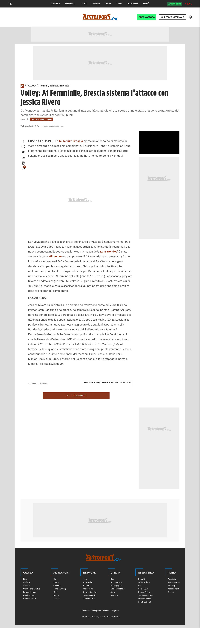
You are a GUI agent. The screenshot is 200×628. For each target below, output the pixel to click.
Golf (55, 592)
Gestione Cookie (145, 595)
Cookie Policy (144, 592)
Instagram (96, 610)
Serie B (26, 585)
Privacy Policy (144, 598)
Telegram (115, 610)
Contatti (141, 579)
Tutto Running (59, 589)
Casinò (146, 4)
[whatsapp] (23, 146)
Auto (85, 579)
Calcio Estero (29, 595)
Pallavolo (31, 86)
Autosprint (87, 582)
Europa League (29, 592)
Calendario (70, 4)
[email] (23, 157)
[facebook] (23, 141)
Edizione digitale (117, 589)
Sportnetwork (89, 595)
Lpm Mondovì (109, 251)
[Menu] (10, 4)
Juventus (96, 4)
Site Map (171, 585)
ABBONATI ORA (147, 17)
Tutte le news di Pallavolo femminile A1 (107, 382)
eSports (56, 598)
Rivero (49, 119)
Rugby (56, 582)
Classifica (55, 4)
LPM (32, 119)
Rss (112, 579)
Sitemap (114, 595)
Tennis (120, 4)
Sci (54, 579)
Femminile (43, 86)
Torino (108, 4)
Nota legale (143, 589)
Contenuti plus (174, 3)
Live (189, 4)
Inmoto (86, 585)
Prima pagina (116, 585)
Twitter (106, 610)
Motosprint (88, 589)
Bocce (56, 595)
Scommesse (133, 4)
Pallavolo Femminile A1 (60, 86)
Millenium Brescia (71, 141)
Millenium (40, 119)
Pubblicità (172, 579)
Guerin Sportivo (90, 592)
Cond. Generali (144, 602)
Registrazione (174, 582)
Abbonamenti (116, 582)
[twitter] (23, 152)
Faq (139, 585)
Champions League (31, 589)
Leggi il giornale (174, 17)
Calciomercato (29, 598)
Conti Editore (89, 598)
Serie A (84, 4)
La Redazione (144, 582)
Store (112, 592)
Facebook (85, 610)
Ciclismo (57, 585)
